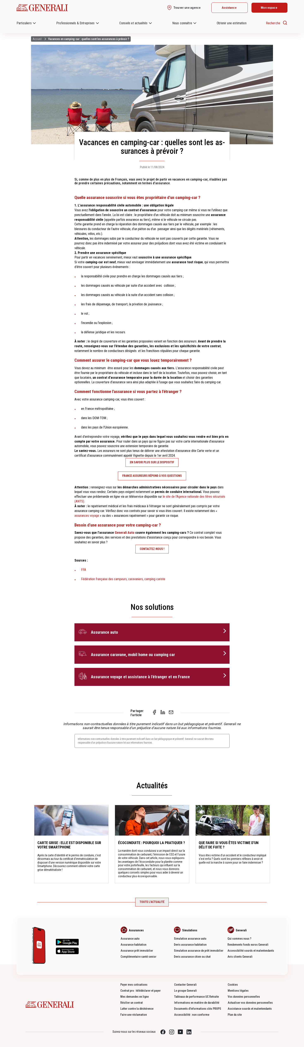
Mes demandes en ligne (134, 996)
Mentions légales (238, 990)
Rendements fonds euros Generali (247, 944)
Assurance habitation (133, 944)
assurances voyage (86, 516)
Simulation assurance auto (190, 938)
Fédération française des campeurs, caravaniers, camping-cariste (123, 579)
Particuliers (24, 23)
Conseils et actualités (133, 23)
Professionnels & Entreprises (75, 23)
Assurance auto (130, 938)
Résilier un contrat (131, 1002)
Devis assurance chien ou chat (192, 956)
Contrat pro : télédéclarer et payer (140, 990)
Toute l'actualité (152, 902)
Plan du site (235, 1014)
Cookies (233, 984)
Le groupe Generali (185, 990)
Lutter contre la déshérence (136, 1008)
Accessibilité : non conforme (191, 1014)
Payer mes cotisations (133, 984)
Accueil (37, 39)
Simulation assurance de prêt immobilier (198, 950)
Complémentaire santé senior (138, 956)
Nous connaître (182, 23)
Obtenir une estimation (232, 23)
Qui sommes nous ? (239, 938)
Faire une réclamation (133, 1014)
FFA (83, 570)
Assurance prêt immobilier (137, 950)
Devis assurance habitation (190, 944)
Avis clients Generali (240, 956)
